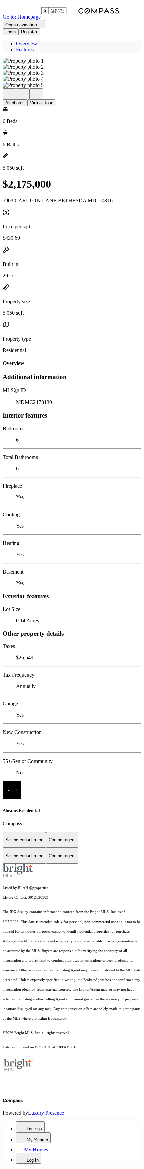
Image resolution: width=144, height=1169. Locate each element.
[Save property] (22, 93)
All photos (15, 102)
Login (10, 31)
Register (29, 31)
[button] (72, 61)
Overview (26, 43)
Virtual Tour (41, 102)
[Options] (9, 93)
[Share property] (36, 93)
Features (25, 49)
